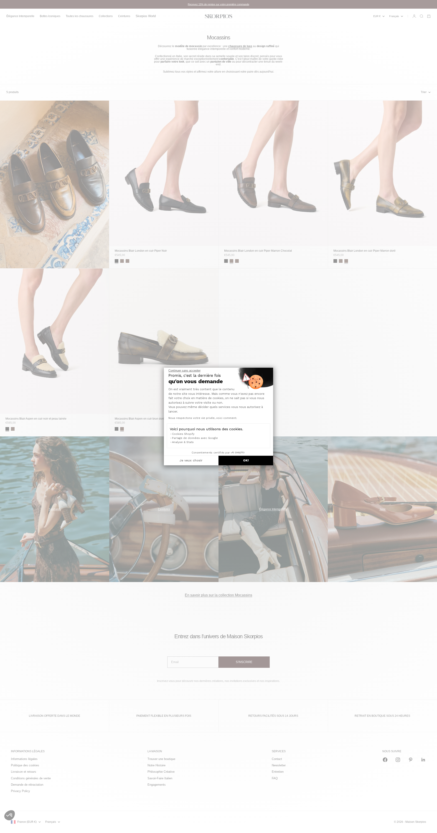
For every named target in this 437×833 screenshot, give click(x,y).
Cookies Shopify (183, 433)
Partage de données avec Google (195, 438)
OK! (246, 460)
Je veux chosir (191, 460)
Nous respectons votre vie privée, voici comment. (202, 418)
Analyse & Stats (183, 442)
